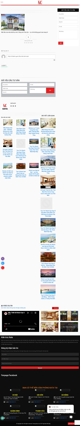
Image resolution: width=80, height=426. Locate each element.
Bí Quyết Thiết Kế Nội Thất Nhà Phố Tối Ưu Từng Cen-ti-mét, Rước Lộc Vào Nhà (8, 153)
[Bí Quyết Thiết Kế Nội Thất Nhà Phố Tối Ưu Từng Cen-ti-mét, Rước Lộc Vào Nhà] (48, 181)
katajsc (13, 103)
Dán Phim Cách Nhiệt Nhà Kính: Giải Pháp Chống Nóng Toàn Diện (48, 151)
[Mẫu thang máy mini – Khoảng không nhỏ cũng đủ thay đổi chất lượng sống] (48, 123)
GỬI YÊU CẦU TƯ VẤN (73, 423)
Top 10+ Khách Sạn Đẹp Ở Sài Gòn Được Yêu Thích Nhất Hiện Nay (48, 229)
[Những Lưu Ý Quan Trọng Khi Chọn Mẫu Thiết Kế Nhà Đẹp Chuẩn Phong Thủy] (48, 160)
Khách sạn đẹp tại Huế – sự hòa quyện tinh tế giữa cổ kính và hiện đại (48, 280)
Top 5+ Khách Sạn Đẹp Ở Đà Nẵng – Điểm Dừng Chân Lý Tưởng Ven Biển (48, 296)
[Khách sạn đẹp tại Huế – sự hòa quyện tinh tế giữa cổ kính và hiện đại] (48, 273)
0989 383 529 (12, 418)
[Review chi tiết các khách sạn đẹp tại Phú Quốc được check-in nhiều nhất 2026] (48, 238)
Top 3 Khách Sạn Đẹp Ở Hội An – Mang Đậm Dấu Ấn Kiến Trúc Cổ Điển (48, 265)
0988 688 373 (12, 402)
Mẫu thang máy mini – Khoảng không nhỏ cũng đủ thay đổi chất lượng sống (7, 131)
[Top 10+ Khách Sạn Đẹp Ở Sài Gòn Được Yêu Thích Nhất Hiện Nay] (48, 222)
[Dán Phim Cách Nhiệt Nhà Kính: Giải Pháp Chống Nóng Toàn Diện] (48, 142)
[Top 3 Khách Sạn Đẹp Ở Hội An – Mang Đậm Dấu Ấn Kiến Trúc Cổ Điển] (48, 256)
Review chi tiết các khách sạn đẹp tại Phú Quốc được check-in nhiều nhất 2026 (7, 174)
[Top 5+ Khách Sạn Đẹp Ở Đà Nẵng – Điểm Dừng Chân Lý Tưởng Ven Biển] (48, 289)
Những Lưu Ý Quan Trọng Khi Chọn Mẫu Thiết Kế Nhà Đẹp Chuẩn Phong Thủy (34, 131)
